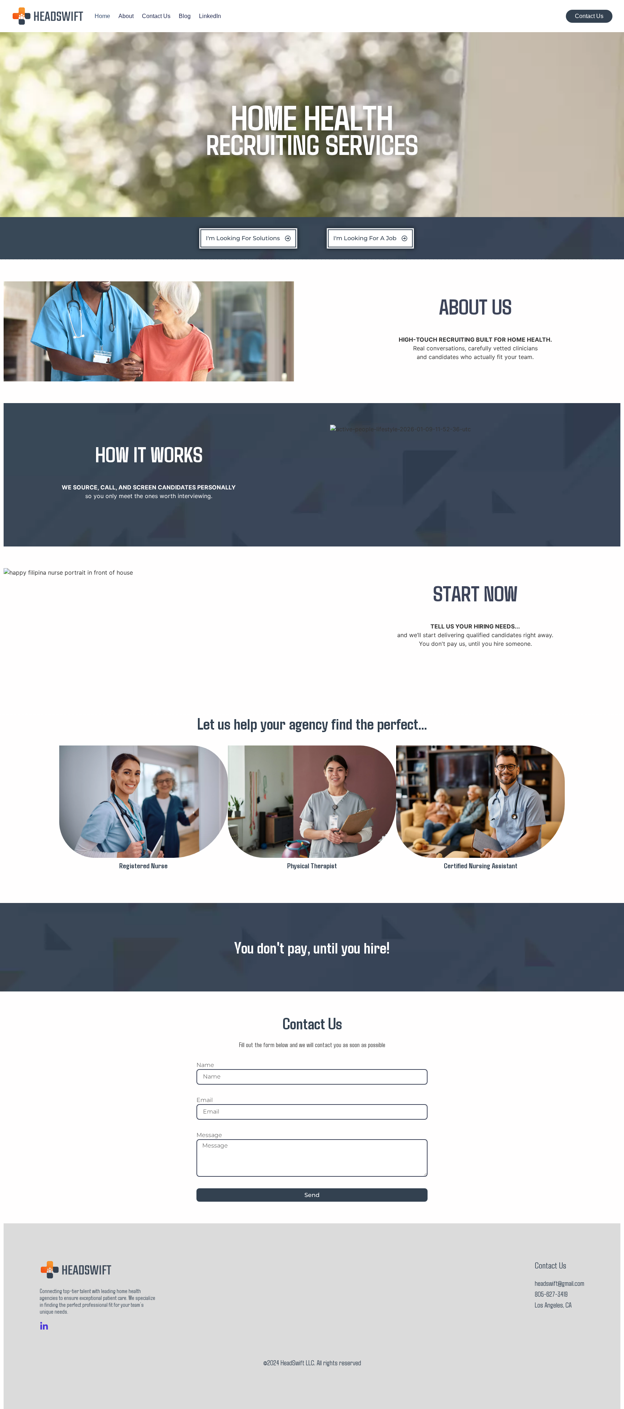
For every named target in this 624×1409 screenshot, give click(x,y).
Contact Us (156, 16)
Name (205, 1065)
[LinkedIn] (44, 1326)
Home (102, 16)
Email (204, 1100)
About (126, 16)
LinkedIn (210, 16)
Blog (185, 16)
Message (209, 1135)
